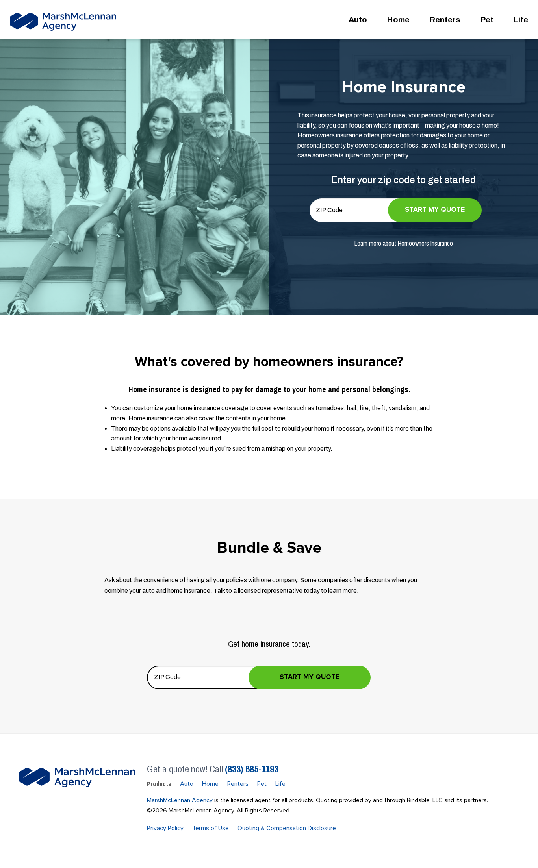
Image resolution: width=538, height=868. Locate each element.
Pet (486, 19)
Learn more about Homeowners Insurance (403, 243)
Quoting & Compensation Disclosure (286, 828)
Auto (358, 19)
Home (398, 19)
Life (520, 19)
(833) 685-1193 (251, 769)
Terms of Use (210, 828)
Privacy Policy (165, 828)
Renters (444, 19)
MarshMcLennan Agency (180, 800)
